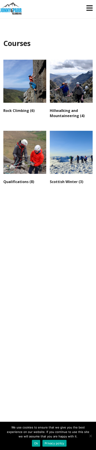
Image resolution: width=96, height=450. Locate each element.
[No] (90, 436)
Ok (36, 443)
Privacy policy (54, 443)
